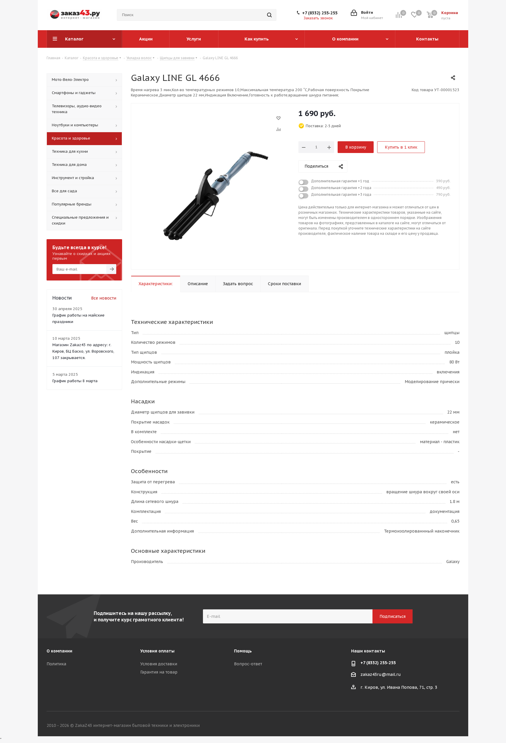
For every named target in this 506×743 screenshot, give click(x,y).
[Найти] (269, 15)
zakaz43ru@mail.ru (380, 674)
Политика (56, 664)
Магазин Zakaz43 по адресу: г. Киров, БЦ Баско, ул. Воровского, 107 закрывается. (83, 351)
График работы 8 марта (75, 380)
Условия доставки (158, 664)
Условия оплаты (157, 651)
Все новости (103, 298)
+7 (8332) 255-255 (319, 13)
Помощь (243, 651)
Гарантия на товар (158, 672)
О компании (59, 651)
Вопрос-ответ (248, 664)
